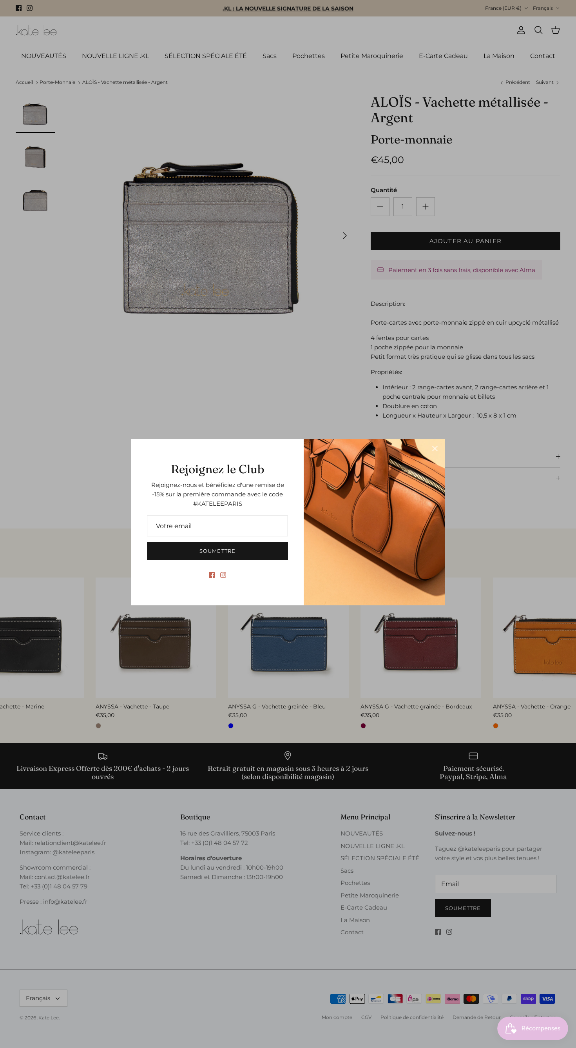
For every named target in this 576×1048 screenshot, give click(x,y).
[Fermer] (435, 448)
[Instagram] (223, 575)
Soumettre (217, 551)
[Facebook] (212, 575)
